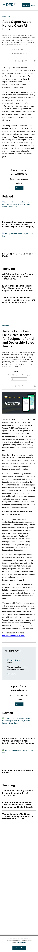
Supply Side (6, 16)
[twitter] (19, 61)
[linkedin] (15, 61)
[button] (3, 5)
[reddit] (22, 61)
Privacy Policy (21, 942)
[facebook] (12, 61)
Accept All (19, 948)
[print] (35, 61)
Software (6, 326)
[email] (26, 61)
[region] (19, 943)
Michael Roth (19, 371)
